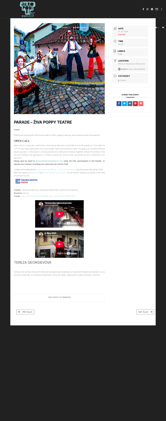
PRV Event (27, 312)
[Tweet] (124, 103)
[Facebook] (143, 9)
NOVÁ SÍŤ (35, 173)
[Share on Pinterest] (135, 103)
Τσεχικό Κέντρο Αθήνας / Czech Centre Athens (56, 170)
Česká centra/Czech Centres (55, 173)
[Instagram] (147, 9)
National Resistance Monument (131, 64)
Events (123, 80)
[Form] (156, 9)
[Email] (140, 103)
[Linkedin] (129, 103)
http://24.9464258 (136, 69)
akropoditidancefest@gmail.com (49, 161)
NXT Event (143, 312)
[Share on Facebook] (119, 103)
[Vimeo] (152, 9)
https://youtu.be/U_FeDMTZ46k (62, 196)
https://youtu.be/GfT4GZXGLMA (34, 196)
